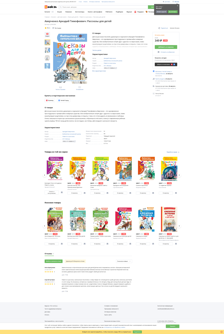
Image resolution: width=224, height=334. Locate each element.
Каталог (47, 12)
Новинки (68, 12)
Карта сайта (108, 315)
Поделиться (164, 28)
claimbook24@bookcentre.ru (166, 309)
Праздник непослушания (120, 185)
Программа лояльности (108, 1)
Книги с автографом (95, 12)
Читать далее (96, 50)
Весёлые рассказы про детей (76, 236)
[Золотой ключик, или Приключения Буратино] (77, 168)
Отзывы (49, 253)
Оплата (85, 1)
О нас (80, 1)
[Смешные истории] (146, 219)
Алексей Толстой (71, 189)
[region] (48, 58)
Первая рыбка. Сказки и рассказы (100, 236)
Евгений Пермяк (94, 238)
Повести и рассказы (110, 63)
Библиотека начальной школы (113, 61)
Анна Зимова (162, 187)
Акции (59, 12)
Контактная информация (165, 306)
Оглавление (79, 89)
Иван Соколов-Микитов (51, 238)
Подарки (140, 12)
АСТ (105, 65)
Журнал (129, 12)
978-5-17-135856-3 (109, 68)
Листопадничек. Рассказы (52, 236)
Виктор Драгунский (164, 240)
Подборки (119, 12)
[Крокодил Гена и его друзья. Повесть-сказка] (55, 168)
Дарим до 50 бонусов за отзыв (75, 261)
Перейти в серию (172, 152)
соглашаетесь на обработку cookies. (114, 327)
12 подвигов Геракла (165, 185)
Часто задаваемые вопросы (53, 309)
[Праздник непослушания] (123, 168)
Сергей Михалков (118, 187)
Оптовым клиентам (94, 1)
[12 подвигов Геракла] (169, 168)
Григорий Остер (94, 189)
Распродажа (152, 12)
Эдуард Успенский (50, 187)
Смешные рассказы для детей (122, 236)
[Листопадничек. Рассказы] (55, 219)
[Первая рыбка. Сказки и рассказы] (100, 219)
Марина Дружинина (175, 240)
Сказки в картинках (142, 185)
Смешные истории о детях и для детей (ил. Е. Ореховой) (168, 237)
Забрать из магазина (163, 64)
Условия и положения (111, 306)
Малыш (109, 65)
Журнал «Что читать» (51, 306)
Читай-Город (65, 100)
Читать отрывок (60, 89)
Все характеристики (99, 71)
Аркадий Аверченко (110, 58)
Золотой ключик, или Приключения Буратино (74, 186)
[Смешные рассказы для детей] (123, 219)
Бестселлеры (79, 12)
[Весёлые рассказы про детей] (77, 219)
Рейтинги (109, 12)
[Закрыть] (221, 332)
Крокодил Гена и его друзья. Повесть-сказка (53, 184)
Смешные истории (141, 236)
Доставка (167, 1)
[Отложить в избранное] (62, 192)
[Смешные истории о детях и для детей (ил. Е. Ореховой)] (169, 219)
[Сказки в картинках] (146, 168)
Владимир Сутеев (140, 187)
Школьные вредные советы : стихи (99, 186)
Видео (47, 36)
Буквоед (50, 100)
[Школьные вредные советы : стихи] (100, 168)
